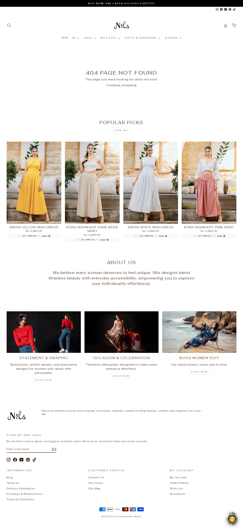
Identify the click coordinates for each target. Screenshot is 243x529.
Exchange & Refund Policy (25, 493)
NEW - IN (69, 37)
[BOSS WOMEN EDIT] (199, 332)
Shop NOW (121, 376)
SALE (88, 37)
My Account (178, 477)
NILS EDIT (109, 37)
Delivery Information (21, 488)
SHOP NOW (43, 380)
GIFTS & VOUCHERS (141, 37)
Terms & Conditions (20, 499)
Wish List (176, 488)
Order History (179, 482)
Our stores (95, 482)
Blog (10, 477)
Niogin (138, 516)
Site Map (94, 488)
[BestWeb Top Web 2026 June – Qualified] (232, 518)
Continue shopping (121, 85)
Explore (34, 219)
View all (121, 130)
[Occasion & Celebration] (121, 332)
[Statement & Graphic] (44, 332)
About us (13, 482)
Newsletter (177, 493)
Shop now (199, 372)
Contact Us (96, 477)
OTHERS (172, 37)
